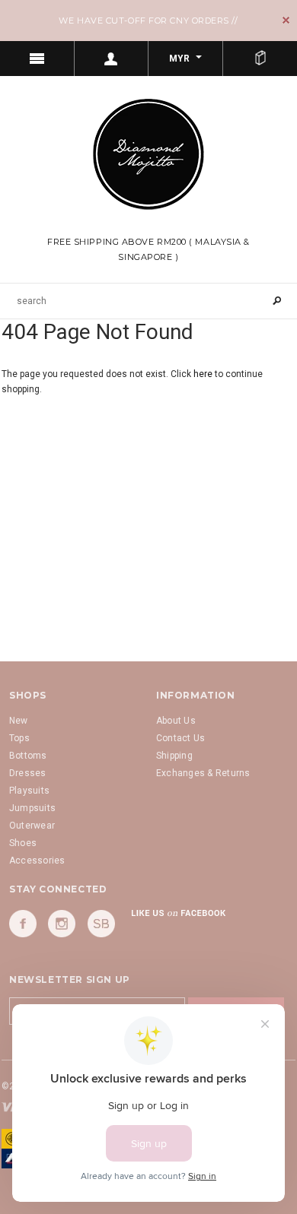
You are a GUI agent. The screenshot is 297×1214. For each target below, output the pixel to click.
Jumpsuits (32, 808)
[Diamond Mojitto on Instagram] (61, 923)
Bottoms (28, 755)
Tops (19, 738)
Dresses (27, 773)
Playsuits (29, 790)
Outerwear (32, 825)
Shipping (174, 755)
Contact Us (180, 738)
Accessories (37, 860)
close (286, 20)
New (18, 720)
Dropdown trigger (112, 58)
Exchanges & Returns (203, 773)
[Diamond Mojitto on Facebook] (23, 923)
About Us (176, 720)
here (202, 374)
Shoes (23, 843)
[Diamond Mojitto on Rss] (101, 923)
